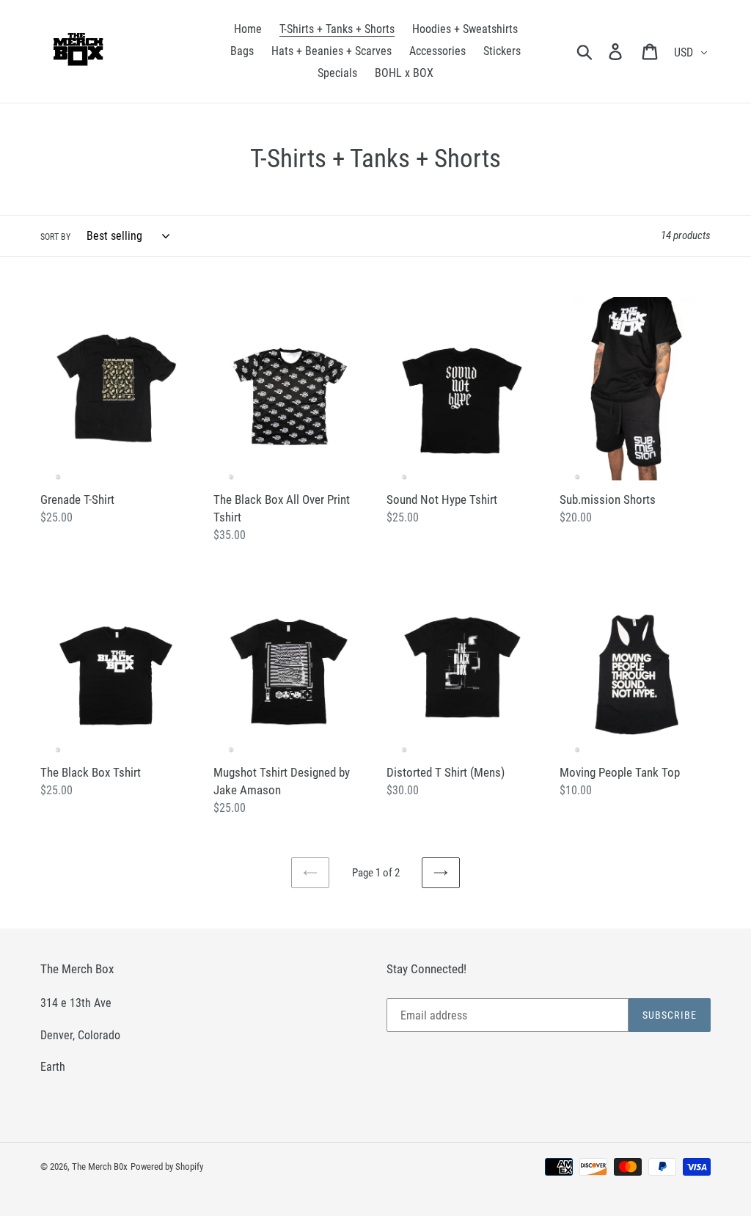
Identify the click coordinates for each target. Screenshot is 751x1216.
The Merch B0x (100, 1166)
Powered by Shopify (167, 1166)
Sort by (55, 237)
